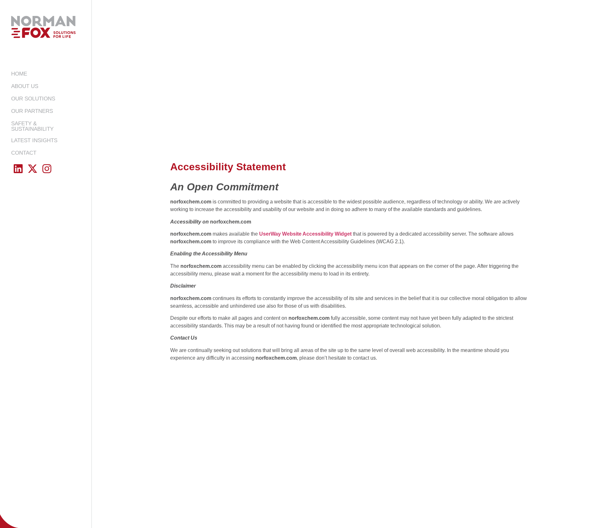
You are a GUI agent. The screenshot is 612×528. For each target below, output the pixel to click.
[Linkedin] (18, 168)
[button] (33, 98)
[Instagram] (47, 168)
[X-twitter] (33, 168)
